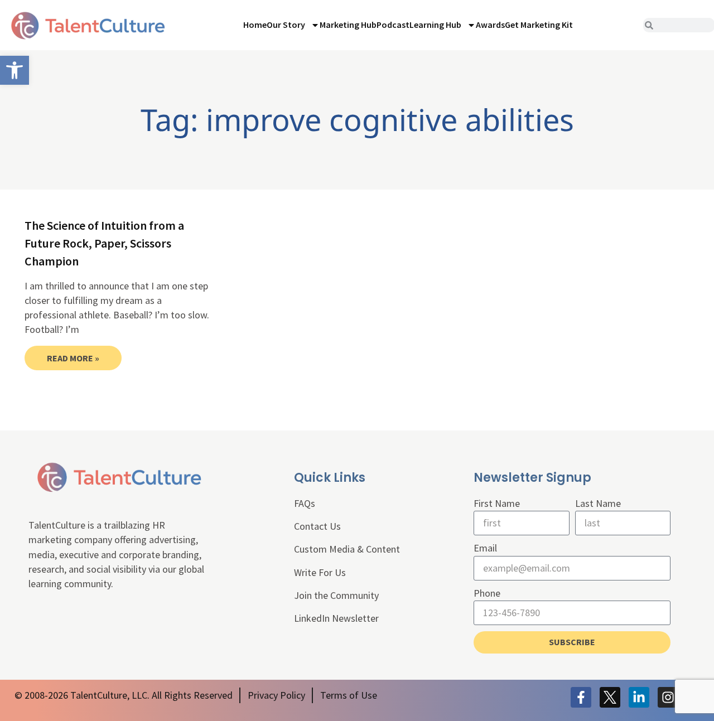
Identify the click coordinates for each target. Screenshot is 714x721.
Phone (487, 593)
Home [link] (255, 24)
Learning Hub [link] (435, 24)
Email (485, 547)
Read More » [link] (73, 358)
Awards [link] (490, 24)
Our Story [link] (286, 24)
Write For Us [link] (320, 572)
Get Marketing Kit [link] (539, 24)
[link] (14, 70)
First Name (497, 503)
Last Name (598, 503)
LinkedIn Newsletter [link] (336, 618)
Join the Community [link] (336, 595)
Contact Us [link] (317, 526)
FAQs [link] (304, 503)
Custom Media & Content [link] (347, 549)
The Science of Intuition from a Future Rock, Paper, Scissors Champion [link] (104, 243)
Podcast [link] (393, 24)
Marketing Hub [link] (348, 24)
